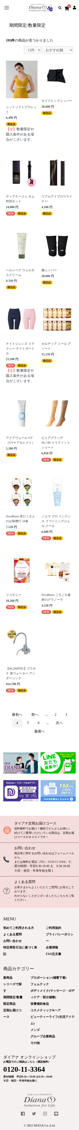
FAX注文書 (53, 954)
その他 (35, 1043)
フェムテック (40, 984)
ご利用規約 (53, 927)
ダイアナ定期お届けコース (35, 823)
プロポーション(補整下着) (48, 977)
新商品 (8, 977)
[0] (66, 7)
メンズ (35, 1029)
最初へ (17, 714)
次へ (59, 723)
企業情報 (52, 947)
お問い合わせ (24, 848)
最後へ (39, 731)
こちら (61, 895)
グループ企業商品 (43, 1036)
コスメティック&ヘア (46, 1010)
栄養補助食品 (40, 1003)
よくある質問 (24, 882)
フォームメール (64, 853)
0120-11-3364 (56, 861)
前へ (34, 714)
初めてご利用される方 (18, 927)
